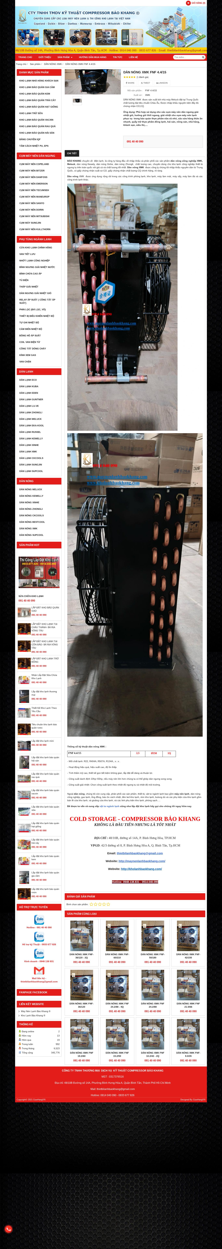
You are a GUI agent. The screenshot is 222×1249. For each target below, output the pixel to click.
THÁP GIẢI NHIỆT (28, 286)
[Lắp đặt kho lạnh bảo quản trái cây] (24, 850)
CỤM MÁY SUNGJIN (30, 222)
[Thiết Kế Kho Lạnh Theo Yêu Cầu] (24, 718)
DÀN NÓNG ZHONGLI (31, 509)
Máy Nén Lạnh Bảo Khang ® (35, 1011)
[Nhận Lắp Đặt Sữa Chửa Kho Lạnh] (24, 685)
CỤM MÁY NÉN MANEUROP (34, 196)
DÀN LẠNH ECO (28, 380)
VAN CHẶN (25, 361)
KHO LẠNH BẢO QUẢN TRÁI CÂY (37, 100)
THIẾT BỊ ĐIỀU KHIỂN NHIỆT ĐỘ (36, 316)
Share (130, 83)
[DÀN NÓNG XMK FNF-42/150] (188, 936)
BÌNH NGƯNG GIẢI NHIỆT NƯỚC (37, 267)
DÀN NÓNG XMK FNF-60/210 (117, 956)
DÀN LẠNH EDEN (28, 393)
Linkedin (163, 83)
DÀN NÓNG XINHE (29, 502)
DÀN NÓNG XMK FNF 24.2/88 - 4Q (117, 1005)
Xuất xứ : (138, 95)
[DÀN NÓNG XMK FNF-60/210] (117, 936)
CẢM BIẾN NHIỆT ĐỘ (30, 329)
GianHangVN (199, 1100)
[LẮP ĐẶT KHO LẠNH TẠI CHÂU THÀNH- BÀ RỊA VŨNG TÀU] (24, 634)
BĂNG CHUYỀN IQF (30, 139)
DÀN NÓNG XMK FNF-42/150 (188, 956)
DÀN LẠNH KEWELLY (31, 438)
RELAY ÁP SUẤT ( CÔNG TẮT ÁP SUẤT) (37, 301)
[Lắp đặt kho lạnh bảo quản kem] (24, 866)
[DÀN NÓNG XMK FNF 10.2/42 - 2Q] (153, 1034)
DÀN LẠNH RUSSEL (30, 432)
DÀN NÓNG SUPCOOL (31, 535)
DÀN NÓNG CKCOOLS (31, 515)
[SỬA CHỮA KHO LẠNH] (39, 572)
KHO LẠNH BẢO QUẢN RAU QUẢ (37, 126)
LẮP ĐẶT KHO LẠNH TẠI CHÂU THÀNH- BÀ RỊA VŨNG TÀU (44, 627)
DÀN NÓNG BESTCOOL (32, 522)
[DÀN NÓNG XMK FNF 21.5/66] (188, 985)
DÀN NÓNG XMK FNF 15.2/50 (117, 1054)
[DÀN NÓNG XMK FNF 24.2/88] (153, 985)
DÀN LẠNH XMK (28, 451)
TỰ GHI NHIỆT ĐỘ (29, 322)
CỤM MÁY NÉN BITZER (32, 170)
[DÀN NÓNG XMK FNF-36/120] (81, 985)
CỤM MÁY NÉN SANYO (31, 203)
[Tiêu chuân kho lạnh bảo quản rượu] (24, 735)
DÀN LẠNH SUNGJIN (30, 464)
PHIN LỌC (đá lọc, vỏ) (32, 309)
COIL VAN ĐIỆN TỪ (29, 342)
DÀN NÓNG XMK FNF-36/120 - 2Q (82, 956)
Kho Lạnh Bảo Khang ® (33, 1015)
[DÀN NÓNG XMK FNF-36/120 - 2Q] (81, 936)
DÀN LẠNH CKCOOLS (31, 458)
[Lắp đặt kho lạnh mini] (24, 751)
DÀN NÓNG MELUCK (30, 489)
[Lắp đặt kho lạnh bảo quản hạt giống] (24, 833)
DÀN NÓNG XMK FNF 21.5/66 (188, 1005)
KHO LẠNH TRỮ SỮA (31, 113)
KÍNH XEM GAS (27, 355)
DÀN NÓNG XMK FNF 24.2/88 (152, 1005)
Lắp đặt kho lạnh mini (43, 741)
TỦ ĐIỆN (23, 280)
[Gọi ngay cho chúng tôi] (8, 1229)
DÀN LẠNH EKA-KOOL (31, 425)
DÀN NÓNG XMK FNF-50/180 (153, 956)
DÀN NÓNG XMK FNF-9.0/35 (188, 1054)
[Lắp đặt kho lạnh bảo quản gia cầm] (24, 883)
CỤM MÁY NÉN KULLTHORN (34, 229)
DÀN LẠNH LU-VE (29, 406)
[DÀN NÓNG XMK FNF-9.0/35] (188, 1034)
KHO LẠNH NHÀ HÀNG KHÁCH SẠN (38, 80)
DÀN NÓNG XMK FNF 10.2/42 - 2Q (152, 1054)
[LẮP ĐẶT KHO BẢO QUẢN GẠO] (24, 618)
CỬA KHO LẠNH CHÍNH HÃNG (35, 247)
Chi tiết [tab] (72, 153)
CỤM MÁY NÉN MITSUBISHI (34, 216)
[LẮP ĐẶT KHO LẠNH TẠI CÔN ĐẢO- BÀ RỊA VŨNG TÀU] (24, 652)
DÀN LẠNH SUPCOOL (31, 471)
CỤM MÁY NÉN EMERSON (33, 183)
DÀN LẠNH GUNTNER (31, 399)
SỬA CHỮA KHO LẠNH (31, 596)
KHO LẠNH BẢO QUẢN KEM (34, 93)
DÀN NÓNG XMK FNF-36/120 (82, 1005)
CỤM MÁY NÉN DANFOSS (33, 177)
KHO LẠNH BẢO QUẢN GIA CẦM (37, 87)
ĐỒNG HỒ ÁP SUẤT (30, 335)
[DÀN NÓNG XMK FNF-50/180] (153, 936)
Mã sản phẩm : (135, 90)
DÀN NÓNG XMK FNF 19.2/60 (81, 1054)
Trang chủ (25, 57)
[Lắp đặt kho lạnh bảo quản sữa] (24, 817)
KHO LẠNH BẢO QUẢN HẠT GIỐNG (38, 106)
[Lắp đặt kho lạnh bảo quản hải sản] (24, 768)
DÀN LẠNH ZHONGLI (30, 412)
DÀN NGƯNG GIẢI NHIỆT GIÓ (35, 293)
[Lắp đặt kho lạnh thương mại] (24, 702)
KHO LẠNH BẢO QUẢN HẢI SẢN (36, 133)
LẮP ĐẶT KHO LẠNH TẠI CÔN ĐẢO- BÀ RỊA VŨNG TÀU (45, 644)
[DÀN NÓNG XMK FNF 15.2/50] (117, 1034)
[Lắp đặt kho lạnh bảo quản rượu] (24, 899)
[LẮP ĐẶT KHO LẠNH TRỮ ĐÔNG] (24, 669)
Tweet (146, 83)
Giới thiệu (45, 57)
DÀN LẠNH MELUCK (30, 419)
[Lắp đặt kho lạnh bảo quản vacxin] (24, 801)
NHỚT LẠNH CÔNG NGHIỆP (34, 260)
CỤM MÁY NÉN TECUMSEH (34, 190)
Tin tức (117, 57)
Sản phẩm (64, 57)
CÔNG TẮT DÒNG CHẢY (32, 348)
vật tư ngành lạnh (109, 806)
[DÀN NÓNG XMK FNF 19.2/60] (81, 1034)
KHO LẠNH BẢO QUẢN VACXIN (36, 119)
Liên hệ (133, 57)
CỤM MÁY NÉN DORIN (31, 209)
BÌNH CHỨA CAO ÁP (30, 273)
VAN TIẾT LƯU (27, 254)
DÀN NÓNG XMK (28, 528)
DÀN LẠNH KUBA (28, 386)
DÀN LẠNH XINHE (29, 445)
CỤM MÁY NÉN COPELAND (34, 164)
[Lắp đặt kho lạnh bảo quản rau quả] (24, 784)
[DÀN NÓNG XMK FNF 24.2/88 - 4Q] (117, 985)
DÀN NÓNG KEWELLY (31, 496)
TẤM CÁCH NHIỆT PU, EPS (33, 146)
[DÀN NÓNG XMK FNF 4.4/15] (93, 81)
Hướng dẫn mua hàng (92, 57)
